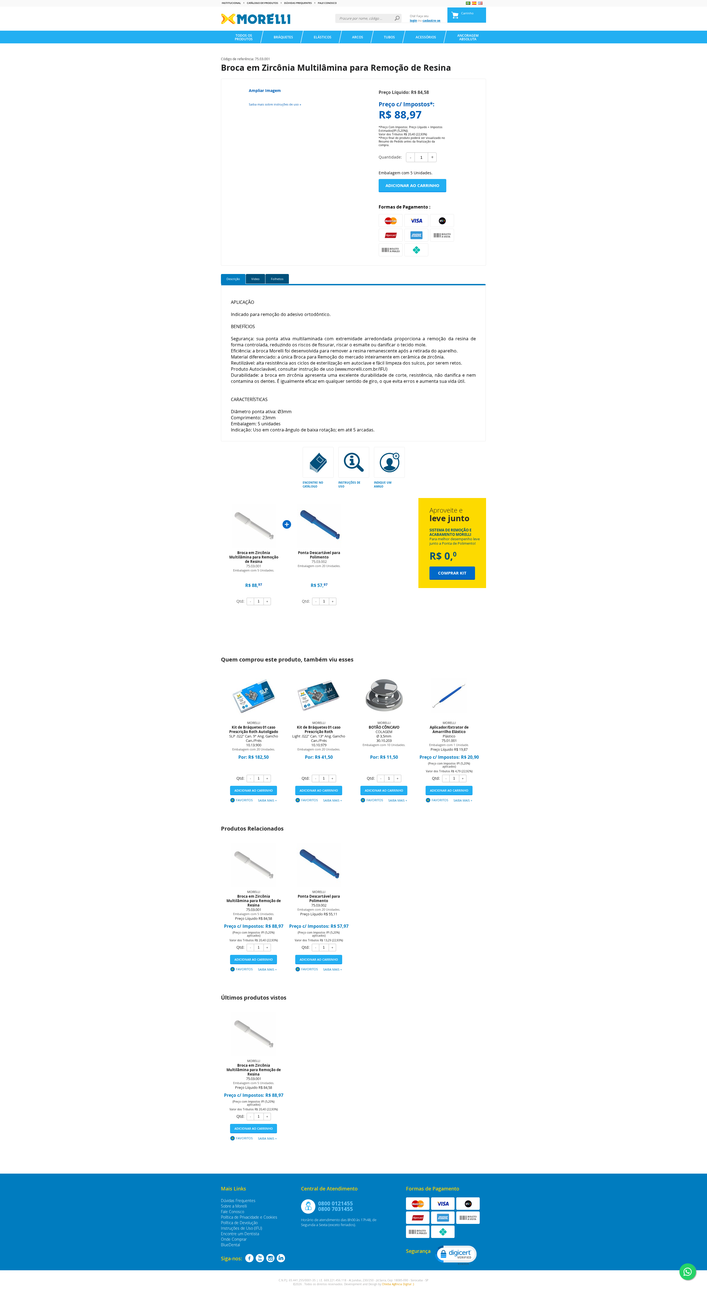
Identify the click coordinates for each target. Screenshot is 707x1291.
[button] (455, 1254)
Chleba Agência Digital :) (398, 1284)
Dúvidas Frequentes (298, 3)
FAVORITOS (244, 800)
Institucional (231, 3)
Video (255, 279)
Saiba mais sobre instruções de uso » (275, 104)
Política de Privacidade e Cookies (249, 1217)
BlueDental (230, 1244)
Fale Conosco (327, 3)
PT (468, 3)
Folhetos (277, 279)
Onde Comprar (234, 1239)
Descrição (233, 279)
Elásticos (322, 37)
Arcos (357, 37)
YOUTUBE (260, 1258)
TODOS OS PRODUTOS (244, 37)
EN (480, 3)
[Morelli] (256, 19)
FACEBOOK (249, 1258)
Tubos (389, 37)
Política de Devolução (239, 1222)
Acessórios (426, 37)
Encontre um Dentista (240, 1233)
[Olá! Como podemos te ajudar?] (687, 1271)
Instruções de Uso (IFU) (241, 1228)
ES (474, 3)
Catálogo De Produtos (262, 3)
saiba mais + (267, 800)
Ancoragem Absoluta (468, 37)
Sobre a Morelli (234, 1206)
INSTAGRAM (270, 1258)
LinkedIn (281, 1258)
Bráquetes (283, 37)
